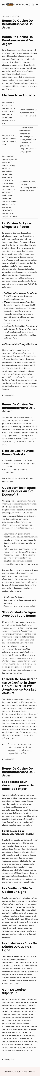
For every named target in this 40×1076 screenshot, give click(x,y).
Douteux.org (23, 4)
